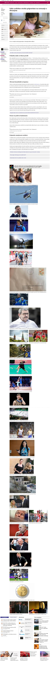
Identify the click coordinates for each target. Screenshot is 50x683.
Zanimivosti (38, 2)
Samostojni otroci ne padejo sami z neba (18, 157)
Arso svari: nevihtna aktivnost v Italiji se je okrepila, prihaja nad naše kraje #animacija (9, 624)
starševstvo (3, 35)
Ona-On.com (13, 4)
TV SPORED (3, 0)
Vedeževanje (31, 4)
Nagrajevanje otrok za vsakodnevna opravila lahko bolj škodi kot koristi (24, 112)
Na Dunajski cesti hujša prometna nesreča (9, 635)
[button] (2, 2)
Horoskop (43, 4)
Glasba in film (12, 2)
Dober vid (4, 4)
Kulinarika (31, 2)
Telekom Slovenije (47, 0)
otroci (2, 31)
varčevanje (3, 25)
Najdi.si (8, 0)
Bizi (5, 0)
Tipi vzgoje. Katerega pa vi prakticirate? (18, 154)
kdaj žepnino (37, 84)
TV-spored (35, 4)
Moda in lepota (20, 2)
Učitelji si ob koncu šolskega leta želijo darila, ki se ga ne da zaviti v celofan (25, 151)
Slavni (16, 2)
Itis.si (10, 0)
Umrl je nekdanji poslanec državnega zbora (8, 631)
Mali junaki (3, 39)
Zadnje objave (13, 617)
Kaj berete (4, 617)
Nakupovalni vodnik (26, 4)
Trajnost (46, 4)
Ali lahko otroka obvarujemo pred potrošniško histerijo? (21, 52)
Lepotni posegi (8, 4)
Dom (34, 2)
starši (2, 33)
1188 (12, 0)
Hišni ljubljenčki (18, 4)
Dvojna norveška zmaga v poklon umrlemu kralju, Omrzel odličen (9, 620)
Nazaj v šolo (4, 29)
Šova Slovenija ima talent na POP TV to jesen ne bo (9, 628)
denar (2, 37)
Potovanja (39, 4)
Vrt (21, 4)
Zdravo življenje (26, 2)
